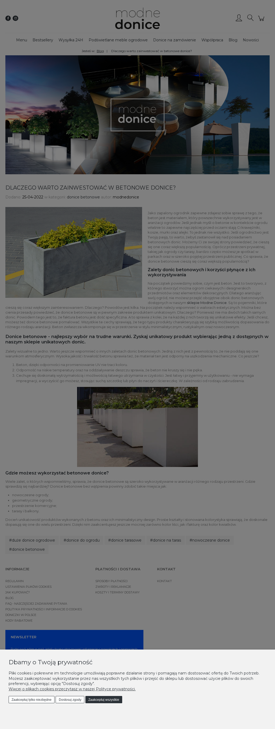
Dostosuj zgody (70, 700)
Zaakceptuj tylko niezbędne (32, 700)
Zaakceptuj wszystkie (103, 700)
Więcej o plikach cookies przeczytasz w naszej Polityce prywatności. (72, 689)
